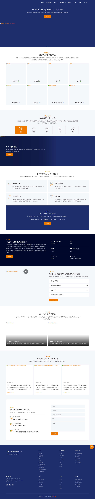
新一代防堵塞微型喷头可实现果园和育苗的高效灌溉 (19, 385)
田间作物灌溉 (11, 147)
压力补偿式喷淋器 (57, 102)
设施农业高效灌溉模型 (56, 341)
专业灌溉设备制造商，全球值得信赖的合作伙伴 (47, 19)
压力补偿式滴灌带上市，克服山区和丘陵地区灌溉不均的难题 (47, 385)
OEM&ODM (17, 183)
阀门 (57, 81)
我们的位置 (16, 429)
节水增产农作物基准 (13, 341)
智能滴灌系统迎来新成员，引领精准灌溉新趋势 (75, 385)
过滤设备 (36, 102)
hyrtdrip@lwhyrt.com (17, 481)
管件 (78, 81)
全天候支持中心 (17, 423)
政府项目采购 (59, 183)
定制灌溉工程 (17, 196)
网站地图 (54, 496)
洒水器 (36, 81)
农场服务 (57, 196)
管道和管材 (15, 102)
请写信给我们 (16, 417)
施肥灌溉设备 (78, 102)
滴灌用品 (15, 81)
